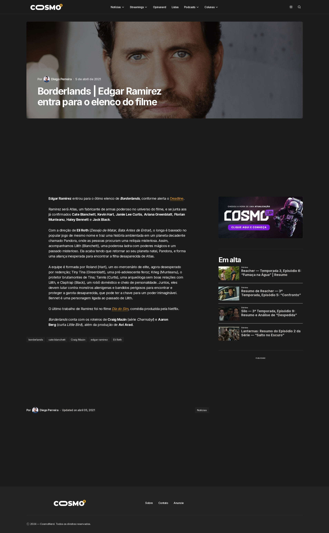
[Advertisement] (117, 160)
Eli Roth (117, 339)
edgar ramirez (99, 339)
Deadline (176, 198)
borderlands (35, 339)
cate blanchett (57, 339)
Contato (163, 503)
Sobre (149, 503)
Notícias (202, 410)
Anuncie (179, 503)
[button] (291, 6)
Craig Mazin (78, 339)
